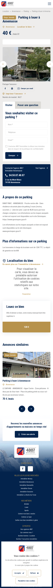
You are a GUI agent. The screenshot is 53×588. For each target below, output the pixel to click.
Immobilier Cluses (26, 488)
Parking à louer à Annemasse (16, 380)
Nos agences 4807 (27, 529)
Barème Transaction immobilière (26, 539)
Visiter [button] (8, 105)
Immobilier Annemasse (26, 482)
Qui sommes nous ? (26, 532)
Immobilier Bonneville (26, 485)
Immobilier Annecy (26, 479)
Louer (26, 507)
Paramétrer (26, 294)
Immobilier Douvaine (26, 492)
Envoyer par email (27, 88)
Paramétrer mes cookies (26, 581)
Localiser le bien (24, 27)
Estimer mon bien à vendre (26, 514)
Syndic (26, 510)
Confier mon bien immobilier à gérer (26, 520)
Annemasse (16, 11)
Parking (26, 11)
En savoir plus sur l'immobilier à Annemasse (21, 264)
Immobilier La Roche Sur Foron (26, 495)
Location (6, 11)
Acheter (26, 504)
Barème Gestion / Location (26, 536)
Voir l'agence (40, 168)
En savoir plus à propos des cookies (26, 565)
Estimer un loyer (26, 517)
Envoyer (12, 155)
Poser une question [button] (28, 105)
